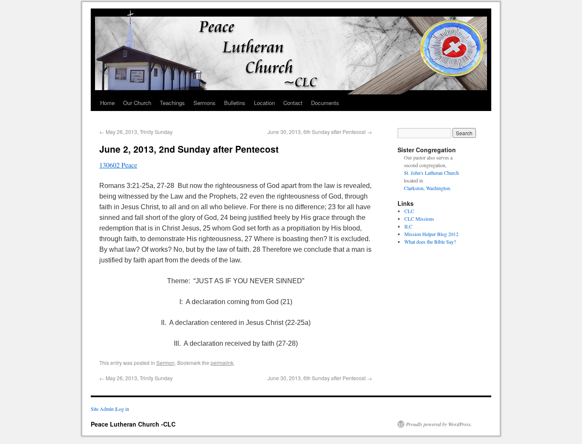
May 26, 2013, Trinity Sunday (136, 131)
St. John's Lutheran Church (431, 172)
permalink (221, 362)
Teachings (172, 103)
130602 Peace (118, 164)
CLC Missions (419, 218)
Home (107, 103)
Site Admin (102, 408)
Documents (325, 103)
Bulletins (234, 103)
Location (264, 103)
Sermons (204, 103)
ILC (408, 226)
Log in (122, 408)
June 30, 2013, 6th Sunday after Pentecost (320, 131)
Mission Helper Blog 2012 (431, 234)
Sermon (165, 362)
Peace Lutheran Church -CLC (133, 424)
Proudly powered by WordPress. (439, 424)
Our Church (137, 103)
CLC (409, 211)
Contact (293, 103)
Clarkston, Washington (427, 188)
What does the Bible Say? (430, 241)
